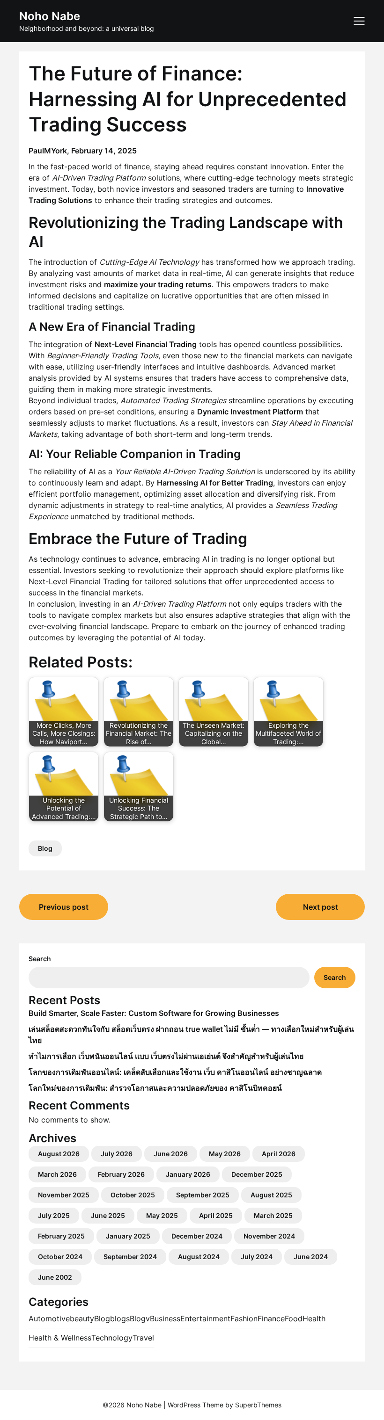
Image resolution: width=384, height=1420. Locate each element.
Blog (45, 848)
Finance (271, 1318)
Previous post (64, 907)
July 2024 (257, 1257)
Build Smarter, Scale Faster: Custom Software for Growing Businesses (154, 1013)
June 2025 (108, 1215)
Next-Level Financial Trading (79, 581)
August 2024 (199, 1257)
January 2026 (188, 1174)
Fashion (244, 1318)
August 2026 (59, 1154)
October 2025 (133, 1195)
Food (294, 1318)
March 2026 (57, 1174)
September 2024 (130, 1257)
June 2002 (55, 1277)
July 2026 (117, 1154)
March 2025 (273, 1215)
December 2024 (196, 1236)
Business (165, 1318)
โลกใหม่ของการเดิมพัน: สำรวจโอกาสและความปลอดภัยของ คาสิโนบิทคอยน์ (155, 1088)
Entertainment (205, 1318)
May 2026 (225, 1154)
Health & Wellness (60, 1337)
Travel (143, 1337)
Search (40, 959)
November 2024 (269, 1236)
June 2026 (171, 1154)
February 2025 (61, 1236)
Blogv (140, 1318)
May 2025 (162, 1215)
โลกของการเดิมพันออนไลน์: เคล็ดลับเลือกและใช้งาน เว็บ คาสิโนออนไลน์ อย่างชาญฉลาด (175, 1072)
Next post (320, 907)
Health (314, 1318)
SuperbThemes (258, 1405)
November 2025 (63, 1195)
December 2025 (256, 1174)
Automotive (49, 1318)
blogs (120, 1318)
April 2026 (278, 1154)
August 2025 (271, 1195)
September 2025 (202, 1195)
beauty (82, 1318)
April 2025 (216, 1215)
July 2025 (54, 1215)
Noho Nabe (49, 16)
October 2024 (60, 1257)
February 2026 (121, 1174)
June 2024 (311, 1257)
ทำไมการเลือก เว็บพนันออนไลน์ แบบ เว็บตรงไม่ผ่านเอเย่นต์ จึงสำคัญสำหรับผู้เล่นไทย (166, 1056)
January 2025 (128, 1236)
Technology (112, 1337)
